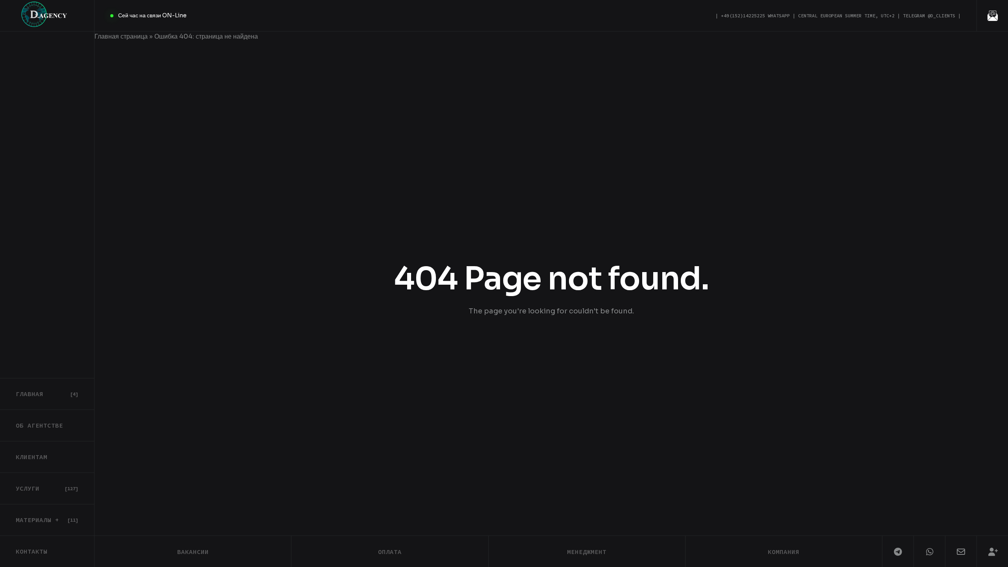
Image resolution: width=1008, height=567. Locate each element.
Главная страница (121, 36)
